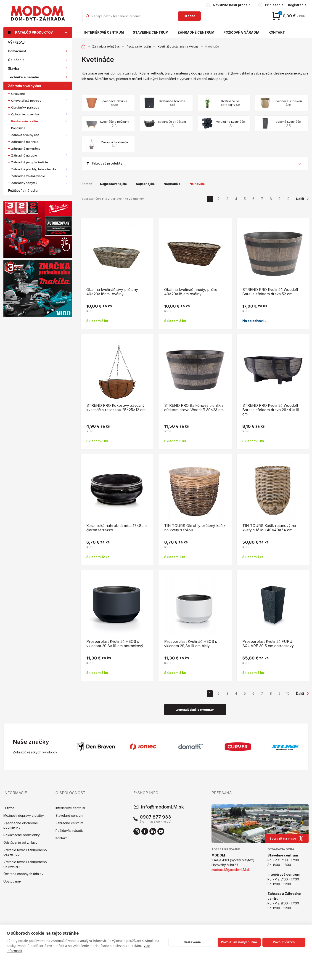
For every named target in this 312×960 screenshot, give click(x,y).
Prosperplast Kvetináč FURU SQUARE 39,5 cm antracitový (268, 643)
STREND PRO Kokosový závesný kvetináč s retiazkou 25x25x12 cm (115, 407)
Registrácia (297, 5)
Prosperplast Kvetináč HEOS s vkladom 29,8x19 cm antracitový (114, 643)
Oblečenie (16, 60)
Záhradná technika (24, 142)
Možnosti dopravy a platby (23, 815)
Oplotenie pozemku (25, 114)
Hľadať (189, 16)
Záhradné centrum (195, 32)
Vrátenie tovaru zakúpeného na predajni (25, 864)
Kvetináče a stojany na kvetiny (178, 46)
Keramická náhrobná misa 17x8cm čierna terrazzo (116, 527)
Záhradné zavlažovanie (28, 176)
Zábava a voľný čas (25, 135)
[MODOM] (37, 13)
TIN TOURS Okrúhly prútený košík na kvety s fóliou (194, 527)
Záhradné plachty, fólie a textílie (33, 169)
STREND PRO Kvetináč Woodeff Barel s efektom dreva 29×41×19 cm (270, 409)
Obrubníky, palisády (25, 107)
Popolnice (18, 128)
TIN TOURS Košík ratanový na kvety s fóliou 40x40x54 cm (269, 527)
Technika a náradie (23, 77)
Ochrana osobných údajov (23, 874)
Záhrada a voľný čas (24, 86)
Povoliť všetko (284, 942)
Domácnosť (17, 51)
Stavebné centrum (150, 32)
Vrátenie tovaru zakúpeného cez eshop (25, 852)
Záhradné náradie (24, 155)
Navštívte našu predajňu (233, 5)
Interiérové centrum (104, 32)
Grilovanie (18, 94)
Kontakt (277, 32)
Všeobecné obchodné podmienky (20, 825)
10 (288, 199)
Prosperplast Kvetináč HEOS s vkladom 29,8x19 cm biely (190, 643)
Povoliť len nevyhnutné (239, 942)
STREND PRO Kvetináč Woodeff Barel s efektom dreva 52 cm (270, 291)
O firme (8, 808)
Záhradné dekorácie (25, 148)
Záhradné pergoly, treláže (29, 162)
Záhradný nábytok (24, 183)
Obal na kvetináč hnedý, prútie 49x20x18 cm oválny (190, 291)
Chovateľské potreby (26, 100)
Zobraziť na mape (283, 838)
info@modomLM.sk (162, 807)
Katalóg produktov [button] (34, 32)
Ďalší (300, 199)
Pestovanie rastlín (24, 121)
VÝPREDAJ (16, 42)
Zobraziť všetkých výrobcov (35, 752)
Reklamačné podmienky (21, 835)
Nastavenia (192, 942)
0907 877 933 (155, 817)
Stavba (13, 68)
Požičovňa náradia (241, 32)
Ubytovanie (12, 881)
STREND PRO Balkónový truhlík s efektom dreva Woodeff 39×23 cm (194, 407)
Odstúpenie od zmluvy (20, 842)
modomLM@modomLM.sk (231, 870)
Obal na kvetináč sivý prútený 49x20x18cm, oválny (112, 291)
